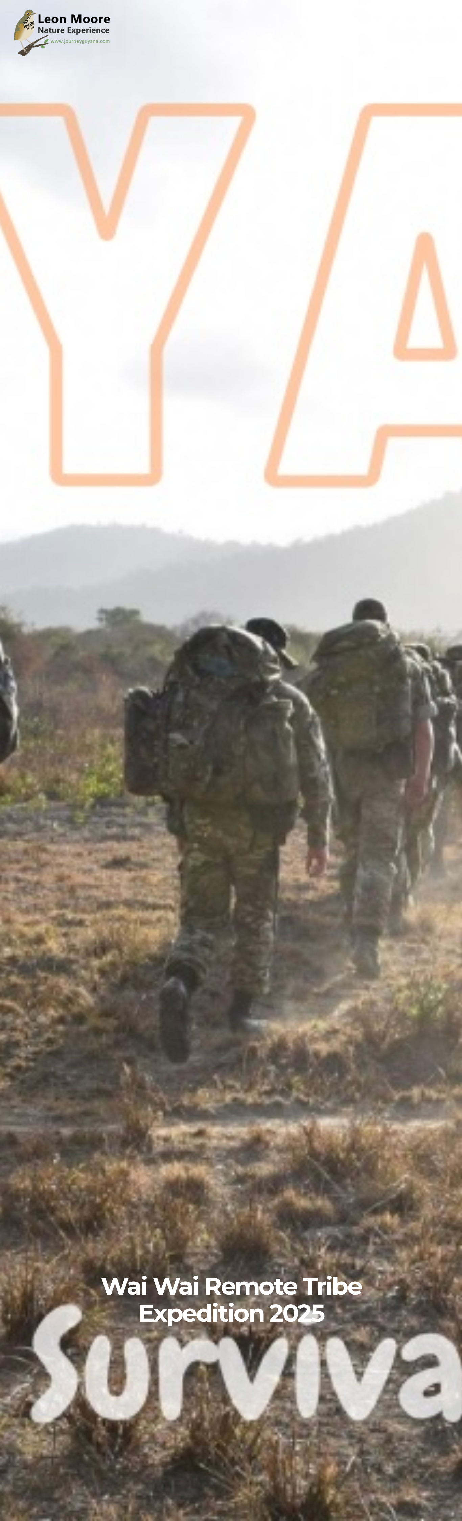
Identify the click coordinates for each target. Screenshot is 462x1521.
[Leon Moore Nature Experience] (64, 54)
